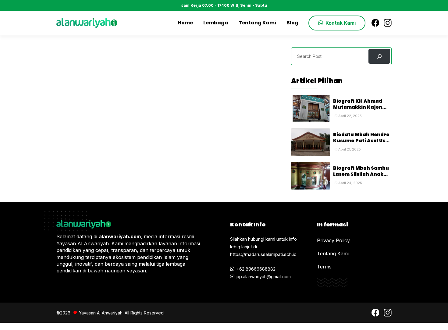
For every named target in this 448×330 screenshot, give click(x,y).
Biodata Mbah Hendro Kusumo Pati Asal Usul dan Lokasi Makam (361, 140)
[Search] (379, 56)
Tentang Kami (257, 22)
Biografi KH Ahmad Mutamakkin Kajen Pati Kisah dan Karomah (357, 110)
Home (185, 22)
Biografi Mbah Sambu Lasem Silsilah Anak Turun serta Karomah (361, 174)
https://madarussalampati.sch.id (263, 254)
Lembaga (215, 22)
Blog (292, 22)
